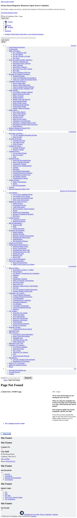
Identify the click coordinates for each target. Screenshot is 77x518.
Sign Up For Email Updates (13, 497)
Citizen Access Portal (15, 243)
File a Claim (17, 350)
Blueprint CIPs (17, 255)
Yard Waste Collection (20, 67)
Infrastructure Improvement (21, 237)
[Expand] (20, 51)
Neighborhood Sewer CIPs (21, 252)
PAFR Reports (17, 322)
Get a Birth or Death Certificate (23, 92)
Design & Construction (16, 261)
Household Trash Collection (22, 63)
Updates (11, 374)
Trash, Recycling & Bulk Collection (20, 60)
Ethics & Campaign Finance (18, 365)
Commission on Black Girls (21, 175)
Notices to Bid (17, 225)
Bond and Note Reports (20, 318)
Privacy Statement (46, 514)
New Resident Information (21, 171)
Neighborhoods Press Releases (22, 173)
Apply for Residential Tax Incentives (24, 78)
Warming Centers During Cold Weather (25, 286)
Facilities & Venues (15, 146)
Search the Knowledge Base (22, 160)
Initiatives (16, 275)
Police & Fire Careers (19, 119)
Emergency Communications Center (24, 123)
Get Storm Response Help (9, 13)
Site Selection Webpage (20, 241)
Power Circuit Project (19, 248)
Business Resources (19, 221)
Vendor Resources (18, 228)
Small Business (17, 239)
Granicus (33, 516)
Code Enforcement (19, 207)
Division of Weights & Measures (23, 214)
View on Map (5, 459)
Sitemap (55, 514)
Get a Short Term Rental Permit (23, 198)
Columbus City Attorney (16, 345)
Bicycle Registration (19, 185)
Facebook (7, 513)
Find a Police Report (19, 114)
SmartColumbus (18, 232)
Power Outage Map (19, 83)
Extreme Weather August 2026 (22, 291)
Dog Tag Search (18, 155)
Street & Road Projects (20, 262)
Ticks (14, 157)
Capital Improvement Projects (18, 245)
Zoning (15, 210)
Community (72, 131)
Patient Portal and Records (21, 94)
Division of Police (18, 115)
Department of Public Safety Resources (25, 124)
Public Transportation (19, 182)
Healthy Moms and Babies (21, 108)
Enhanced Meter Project (20, 246)
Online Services (18, 203)
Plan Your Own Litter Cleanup (22, 69)
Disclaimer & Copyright (31, 514)
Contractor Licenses (19, 219)
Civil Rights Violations (20, 347)
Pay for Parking (18, 54)
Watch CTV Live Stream (17, 363)
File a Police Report (19, 112)
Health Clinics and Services (21, 99)
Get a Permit (13, 193)
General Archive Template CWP (23, 88)
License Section (14, 218)
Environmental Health (20, 101)
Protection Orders (18, 349)
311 (75, 368)
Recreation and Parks (15, 133)
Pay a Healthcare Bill (19, 53)
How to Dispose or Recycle (21, 72)
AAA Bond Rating (19, 316)
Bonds (11, 367)
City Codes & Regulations (17, 259)
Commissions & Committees (22, 300)
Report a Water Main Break (21, 85)
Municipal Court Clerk (16, 343)
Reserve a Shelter (18, 149)
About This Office (18, 315)
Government (72, 266)
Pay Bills (8, 495)
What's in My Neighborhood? (22, 166)
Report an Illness (18, 97)
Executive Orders (18, 282)
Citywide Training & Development (24, 359)
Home (5, 380)
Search (3, 378)
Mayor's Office (13, 268)
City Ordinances (10, 499)
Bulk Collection (18, 65)
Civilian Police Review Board (22, 329)
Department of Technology (21, 361)
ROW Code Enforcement (21, 200)
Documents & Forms (19, 205)
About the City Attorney (20, 352)
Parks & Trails (17, 137)
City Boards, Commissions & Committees (26, 273)
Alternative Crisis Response (21, 121)
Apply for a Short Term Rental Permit (25, 79)
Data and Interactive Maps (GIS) (19, 189)
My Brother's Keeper (19, 176)
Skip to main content (7, 1)
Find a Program (18, 144)
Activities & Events (15, 139)
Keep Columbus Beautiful (21, 162)
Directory (16, 309)
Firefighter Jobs (18, 338)
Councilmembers (18, 298)
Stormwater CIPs (18, 254)
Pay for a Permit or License (21, 56)
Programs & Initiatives (20, 302)
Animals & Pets (14, 151)
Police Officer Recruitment (21, 336)
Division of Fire (18, 117)
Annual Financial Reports (21, 323)
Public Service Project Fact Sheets (23, 264)
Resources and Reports (20, 320)
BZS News (16, 216)
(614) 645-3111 (10, 461)
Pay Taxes (16, 58)
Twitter (12, 513)
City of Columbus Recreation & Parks (25, 135)
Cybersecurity (13, 49)
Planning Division (18, 234)
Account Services (14, 372)
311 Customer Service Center (15, 423)
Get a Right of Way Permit (21, 196)
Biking (15, 184)
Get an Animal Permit (20, 153)
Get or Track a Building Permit (22, 194)
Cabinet (15, 277)
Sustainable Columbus (20, 279)
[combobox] (18, 38)
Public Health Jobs (19, 341)
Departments (13, 358)
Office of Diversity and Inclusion (23, 280)
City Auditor (13, 311)
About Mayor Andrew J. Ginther (23, 270)
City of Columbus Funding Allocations (25, 289)
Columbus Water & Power (17, 81)
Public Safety (13, 110)
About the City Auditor (20, 313)
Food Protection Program (17, 47)
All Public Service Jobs (20, 340)
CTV (22, 513)
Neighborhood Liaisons (20, 178)
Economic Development (16, 230)
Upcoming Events (18, 142)
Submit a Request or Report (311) (19, 128)
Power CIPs (16, 257)
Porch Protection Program (21, 356)
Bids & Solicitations (15, 223)
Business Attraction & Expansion (23, 236)
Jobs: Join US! (13, 332)
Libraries (15, 167)
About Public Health (19, 106)
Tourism (11, 187)
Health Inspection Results (21, 105)
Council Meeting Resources (21, 295)
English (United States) (24, 34)
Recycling (16, 70)
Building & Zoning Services (18, 201)
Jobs (6, 494)
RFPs (14, 227)
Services (7, 474)
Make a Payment (14, 51)
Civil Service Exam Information (23, 334)
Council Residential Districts (22, 307)
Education (16, 169)
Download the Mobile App (17, 370)
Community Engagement (21, 306)
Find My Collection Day (20, 62)
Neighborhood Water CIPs (21, 250)
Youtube (17, 513)
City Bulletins (17, 304)
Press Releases (17, 126)
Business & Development (68, 191)
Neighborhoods (14, 158)
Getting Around (14, 180)
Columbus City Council (16, 293)
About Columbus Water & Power (23, 87)
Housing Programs (19, 76)
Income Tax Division (19, 325)
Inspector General (14, 327)
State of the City (18, 284)
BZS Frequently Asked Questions (23, 209)
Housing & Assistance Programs (19, 74)
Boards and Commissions (21, 212)
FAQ (14, 354)
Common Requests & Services (22, 297)
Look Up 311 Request (16, 130)
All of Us (16, 288)
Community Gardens (19, 164)
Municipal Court (14, 331)
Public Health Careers (20, 103)
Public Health (13, 90)
